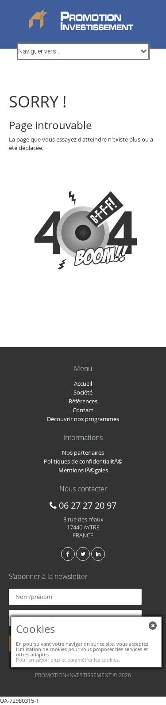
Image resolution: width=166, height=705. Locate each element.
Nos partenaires (83, 452)
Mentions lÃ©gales (83, 470)
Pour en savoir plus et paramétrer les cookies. (68, 659)
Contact (83, 410)
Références (83, 401)
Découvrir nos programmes (83, 419)
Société (83, 392)
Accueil (83, 383)
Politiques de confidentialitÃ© (83, 461)
